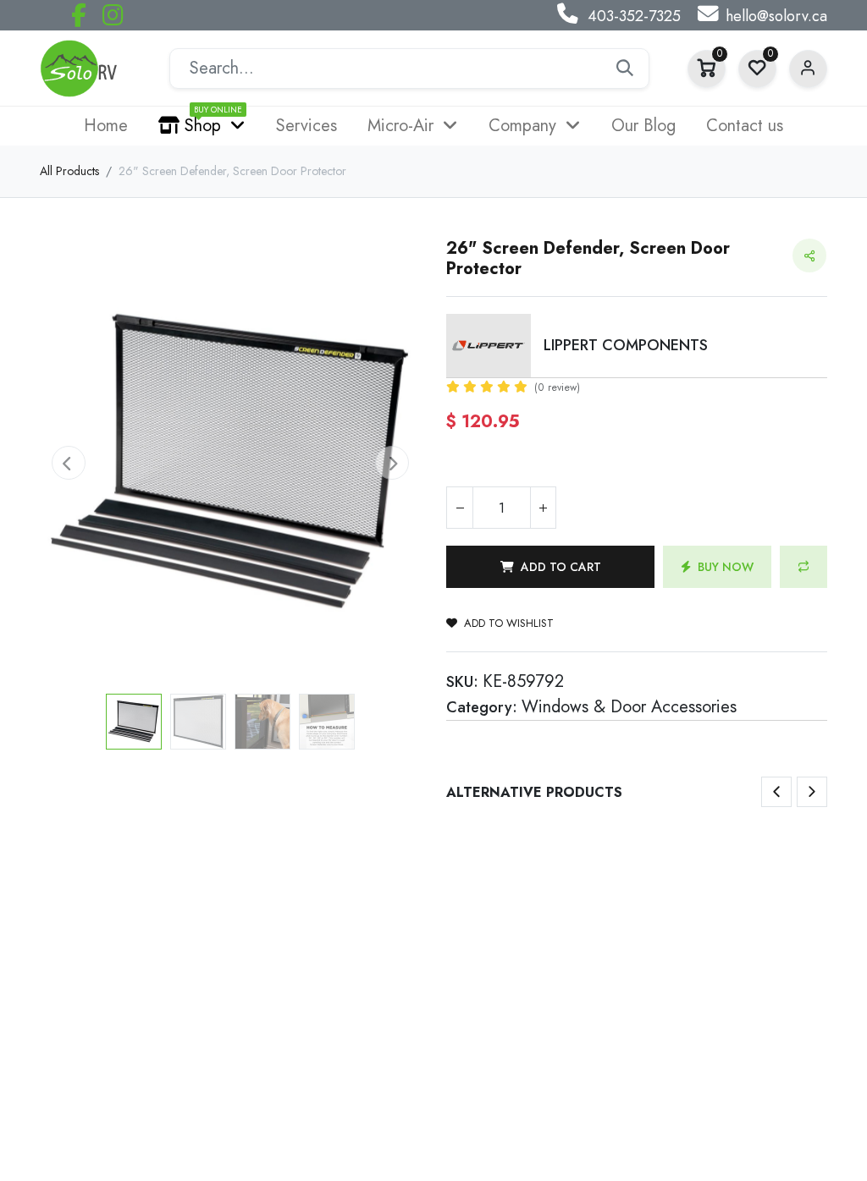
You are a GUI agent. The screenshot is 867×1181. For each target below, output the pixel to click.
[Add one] (542, 507)
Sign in (808, 69)
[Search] (625, 68)
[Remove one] (459, 507)
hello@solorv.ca (776, 16)
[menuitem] (106, 126)
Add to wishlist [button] (509, 623)
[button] (68, 463)
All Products (69, 170)
